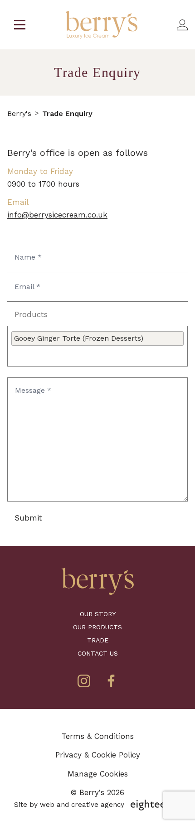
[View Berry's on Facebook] (111, 681)
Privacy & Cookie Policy (97, 754)
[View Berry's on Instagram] (84, 681)
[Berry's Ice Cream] (97, 581)
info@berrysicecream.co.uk (57, 214)
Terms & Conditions (98, 736)
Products (31, 314)
